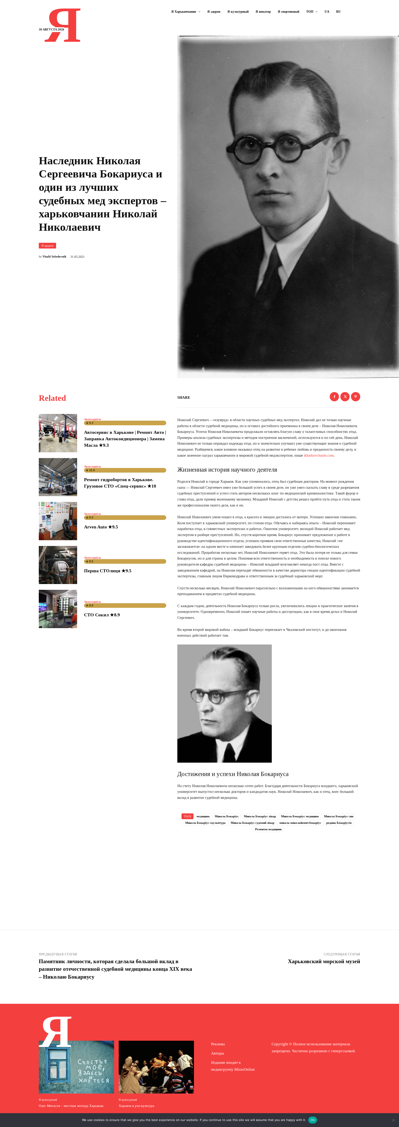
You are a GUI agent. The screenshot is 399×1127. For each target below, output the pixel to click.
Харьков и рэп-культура (136, 1106)
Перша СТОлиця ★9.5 (107, 570)
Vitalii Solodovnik (54, 256)
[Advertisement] (268, 873)
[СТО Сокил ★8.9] (58, 609)
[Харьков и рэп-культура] (156, 1067)
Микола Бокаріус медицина (300, 816)
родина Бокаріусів (339, 822)
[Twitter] (345, 396)
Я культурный (48, 1099)
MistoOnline (244, 1069)
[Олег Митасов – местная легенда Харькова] (76, 1067)
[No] (393, 1120)
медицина (203, 816)
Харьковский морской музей (324, 961)
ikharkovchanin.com (319, 455)
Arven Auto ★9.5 (101, 526)
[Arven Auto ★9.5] (58, 521)
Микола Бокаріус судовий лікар (252, 822)
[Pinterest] (355, 396)
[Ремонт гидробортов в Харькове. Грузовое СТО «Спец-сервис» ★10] (58, 477)
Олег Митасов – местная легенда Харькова (71, 1106)
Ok (313, 1120)
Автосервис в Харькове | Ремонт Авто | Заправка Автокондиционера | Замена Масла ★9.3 (125, 439)
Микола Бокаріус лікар (260, 816)
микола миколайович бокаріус (300, 822)
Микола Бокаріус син (338, 816)
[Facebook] (334, 396)
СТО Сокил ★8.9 (102, 614)
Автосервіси (92, 419)
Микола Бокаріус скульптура (205, 822)
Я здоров (47, 245)
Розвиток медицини (268, 829)
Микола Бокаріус (227, 816)
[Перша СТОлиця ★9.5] (58, 565)
